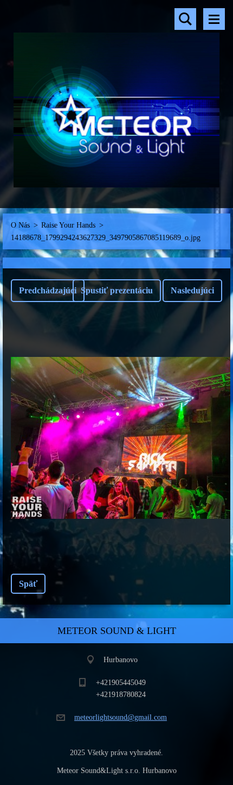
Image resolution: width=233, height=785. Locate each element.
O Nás (20, 225)
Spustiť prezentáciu (117, 290)
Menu (214, 19)
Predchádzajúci (47, 290)
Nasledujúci (192, 290)
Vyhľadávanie (185, 19)
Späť (28, 583)
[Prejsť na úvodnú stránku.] (116, 97)
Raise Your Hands (68, 225)
